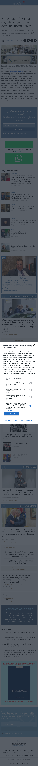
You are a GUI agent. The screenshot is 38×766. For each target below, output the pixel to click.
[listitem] (19, 379)
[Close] (34, 346)
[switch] (30, 383)
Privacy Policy (29, 420)
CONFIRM (11, 413)
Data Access (19, 420)
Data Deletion (9, 420)
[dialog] (19, 383)
